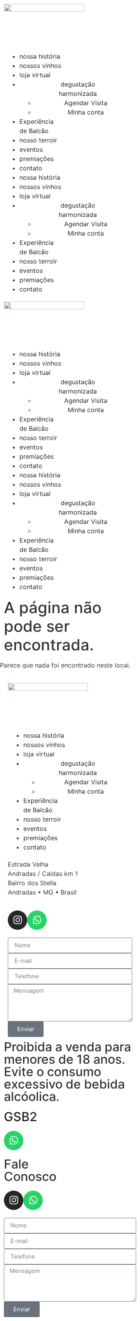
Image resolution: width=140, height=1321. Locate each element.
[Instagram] (17, 920)
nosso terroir (38, 140)
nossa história (39, 56)
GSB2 (20, 1116)
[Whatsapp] (37, 920)
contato (30, 168)
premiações (36, 159)
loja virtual (35, 75)
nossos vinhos (40, 65)
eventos (31, 149)
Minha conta (86, 112)
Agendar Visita (85, 103)
